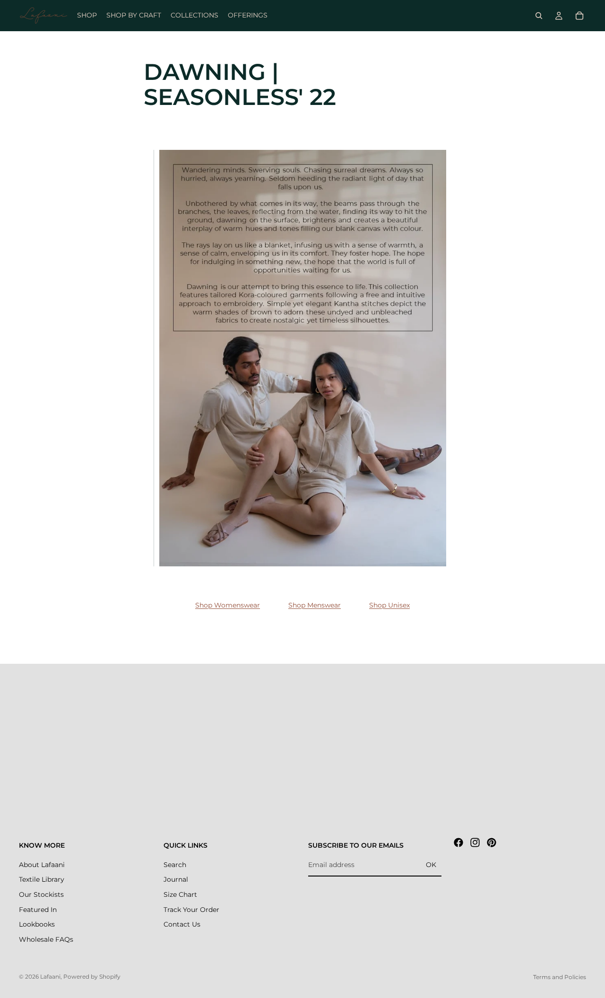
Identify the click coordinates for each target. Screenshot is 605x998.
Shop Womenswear (227, 605)
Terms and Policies (559, 977)
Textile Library (41, 879)
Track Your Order (191, 909)
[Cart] (579, 15)
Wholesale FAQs (46, 939)
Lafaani (50, 976)
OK (431, 864)
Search (175, 864)
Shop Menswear (314, 605)
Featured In (38, 909)
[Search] (538, 15)
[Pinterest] (491, 842)
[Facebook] (458, 842)
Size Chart (180, 894)
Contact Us (182, 924)
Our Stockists (41, 894)
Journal (176, 879)
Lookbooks (37, 924)
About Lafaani (42, 864)
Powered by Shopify (92, 976)
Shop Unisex (389, 605)
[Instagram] (475, 842)
